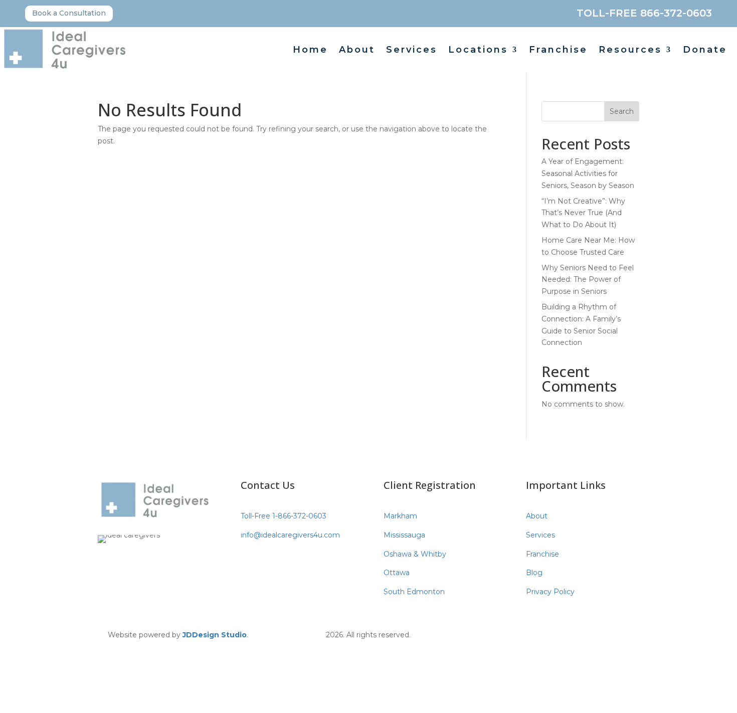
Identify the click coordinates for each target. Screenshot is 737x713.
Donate (705, 50)
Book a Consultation (69, 13)
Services (411, 50)
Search (622, 111)
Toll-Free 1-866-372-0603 (283, 515)
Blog (534, 572)
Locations (478, 50)
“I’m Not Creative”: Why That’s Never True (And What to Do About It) (583, 213)
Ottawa (397, 572)
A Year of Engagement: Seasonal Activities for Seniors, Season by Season (587, 173)
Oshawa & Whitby (415, 554)
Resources (630, 50)
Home (310, 50)
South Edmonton (414, 591)
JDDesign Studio (214, 634)
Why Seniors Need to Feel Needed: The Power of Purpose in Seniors (587, 279)
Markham (400, 515)
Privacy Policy (550, 591)
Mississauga (404, 535)
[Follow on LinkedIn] (579, 633)
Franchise (558, 50)
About (357, 50)
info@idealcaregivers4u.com (290, 535)
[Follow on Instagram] (559, 633)
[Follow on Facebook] (539, 633)
